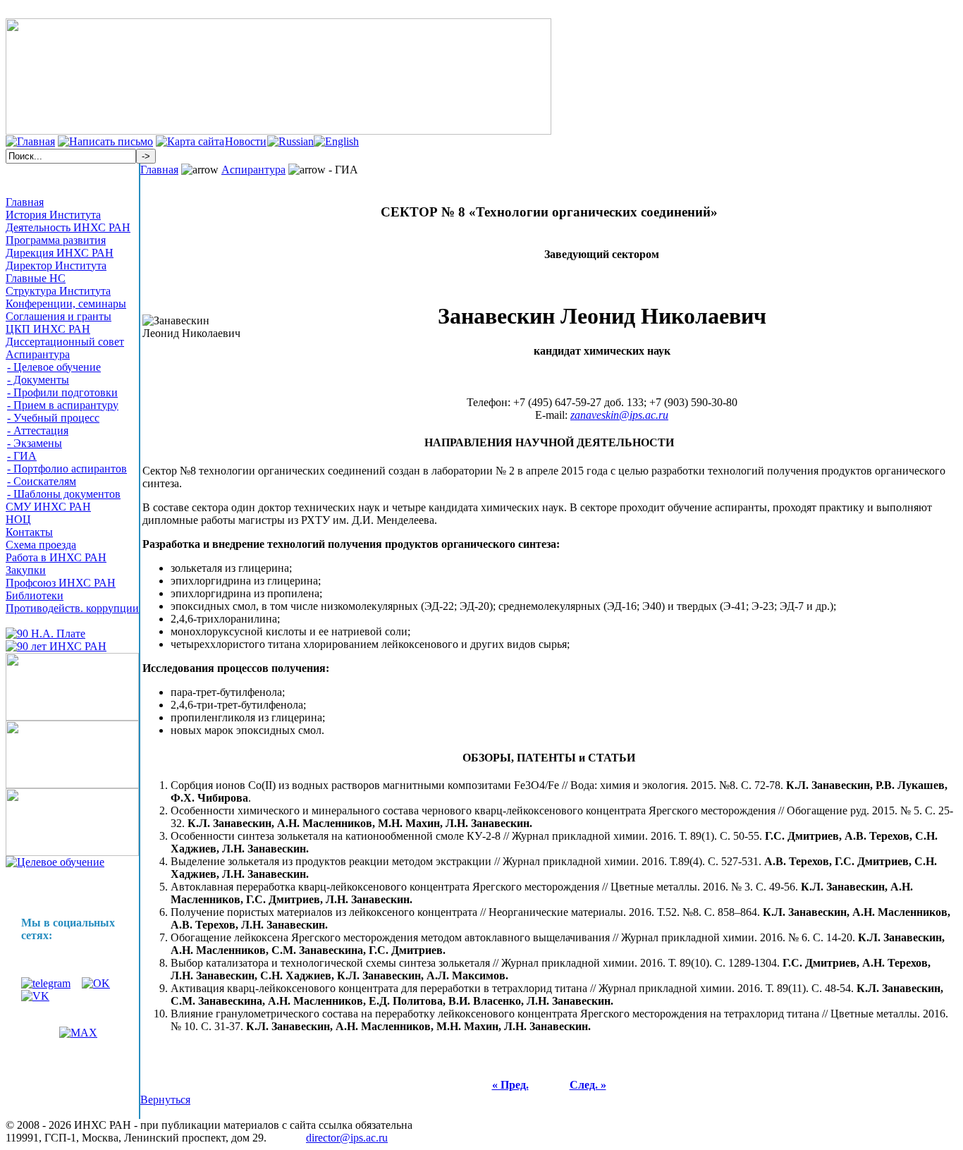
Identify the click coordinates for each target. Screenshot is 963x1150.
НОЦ (18, 519)
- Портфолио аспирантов (67, 469)
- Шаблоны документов (64, 494)
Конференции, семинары (66, 304)
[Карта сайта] (190, 141)
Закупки (26, 570)
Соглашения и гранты (58, 316)
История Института (53, 215)
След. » (588, 1085)
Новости (245, 141)
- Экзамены (34, 443)
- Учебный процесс (53, 418)
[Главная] (30, 141)
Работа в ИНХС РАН (56, 557)
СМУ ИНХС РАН (48, 507)
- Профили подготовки (62, 392)
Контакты (29, 532)
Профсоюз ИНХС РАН (61, 583)
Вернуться (165, 1100)
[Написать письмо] (105, 141)
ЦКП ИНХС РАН (48, 329)
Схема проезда (41, 545)
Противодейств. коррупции (72, 608)
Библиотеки (34, 595)
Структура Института (58, 291)
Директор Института (56, 265)
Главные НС (36, 278)
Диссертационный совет (65, 342)
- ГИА (22, 456)
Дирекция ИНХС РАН (60, 253)
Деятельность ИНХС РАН (68, 227)
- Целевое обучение (54, 367)
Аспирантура (38, 354)
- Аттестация (37, 430)
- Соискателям (41, 481)
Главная (25, 202)
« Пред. (510, 1085)
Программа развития (56, 240)
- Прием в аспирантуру (62, 405)
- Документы (38, 380)
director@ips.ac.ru (347, 1138)
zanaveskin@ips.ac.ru (619, 415)
